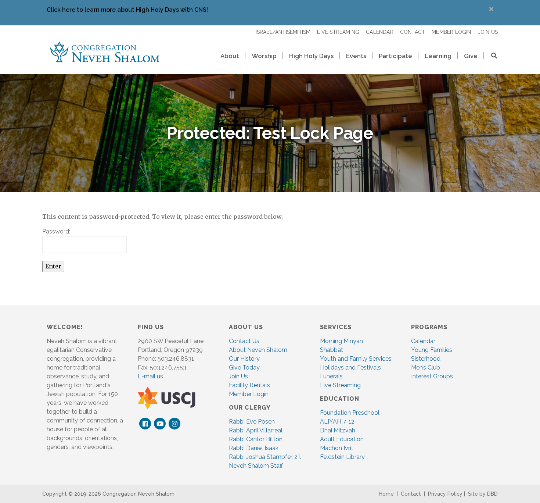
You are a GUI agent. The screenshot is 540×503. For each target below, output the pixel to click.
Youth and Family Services (356, 358)
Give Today (244, 367)
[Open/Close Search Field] (491, 56)
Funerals (331, 376)
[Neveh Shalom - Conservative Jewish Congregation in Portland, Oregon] (105, 51)
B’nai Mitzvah (337, 430)
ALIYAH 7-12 (337, 421)
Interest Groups (432, 376)
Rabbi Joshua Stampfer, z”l (265, 456)
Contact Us (244, 341)
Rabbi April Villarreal (255, 430)
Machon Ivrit (336, 448)
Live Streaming (340, 385)
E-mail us (150, 376)
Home (386, 494)
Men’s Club (425, 367)
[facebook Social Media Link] (145, 424)
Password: (56, 231)
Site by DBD (483, 494)
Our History (244, 358)
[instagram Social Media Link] (174, 424)
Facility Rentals (249, 385)
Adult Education (342, 439)
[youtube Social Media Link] (159, 424)
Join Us (238, 376)
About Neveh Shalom (258, 349)
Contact (411, 494)
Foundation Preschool (349, 412)
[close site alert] (491, 9)
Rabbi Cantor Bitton (255, 439)
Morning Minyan (341, 341)
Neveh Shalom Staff (256, 465)
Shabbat (331, 349)
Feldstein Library (342, 456)
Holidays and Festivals (350, 367)
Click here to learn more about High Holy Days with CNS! (127, 9)
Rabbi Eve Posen (252, 421)
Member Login (249, 393)
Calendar (423, 341)
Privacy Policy (445, 494)
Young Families (431, 349)
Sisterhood (425, 358)
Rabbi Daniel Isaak (253, 448)
